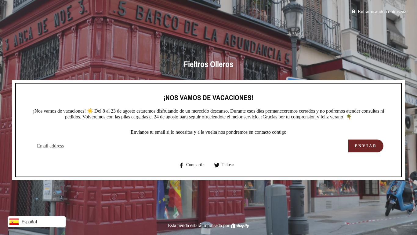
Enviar (366, 146)
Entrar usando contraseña (382, 11)
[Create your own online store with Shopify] (240, 225)
